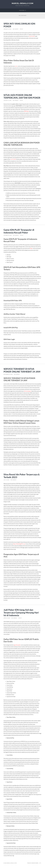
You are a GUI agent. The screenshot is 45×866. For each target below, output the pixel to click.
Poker (31, 248)
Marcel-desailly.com (22, 3)
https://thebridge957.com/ (19, 544)
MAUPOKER (32, 36)
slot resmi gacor (27, 391)
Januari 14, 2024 (7, 100)
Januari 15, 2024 (7, 29)
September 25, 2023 (8, 374)
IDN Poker (26, 111)
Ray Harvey (15, 29)
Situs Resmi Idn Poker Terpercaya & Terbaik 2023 (22, 475)
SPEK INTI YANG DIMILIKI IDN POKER (19, 25)
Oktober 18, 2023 (8, 235)
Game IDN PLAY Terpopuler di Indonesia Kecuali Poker (19, 231)
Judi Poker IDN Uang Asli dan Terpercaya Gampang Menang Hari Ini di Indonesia (21, 612)
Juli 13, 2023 (6, 479)
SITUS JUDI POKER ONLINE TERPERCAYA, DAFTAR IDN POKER (22, 96)
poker (16, 66)
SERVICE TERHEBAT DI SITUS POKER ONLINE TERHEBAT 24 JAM (22, 370)
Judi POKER (13, 159)
